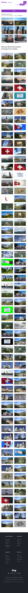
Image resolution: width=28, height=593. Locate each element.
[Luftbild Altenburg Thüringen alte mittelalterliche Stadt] (7, 22)
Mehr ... (7, 563)
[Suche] (24, 2)
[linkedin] (19, 573)
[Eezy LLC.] (14, 570)
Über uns (19, 555)
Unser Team (19, 557)
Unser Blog (19, 559)
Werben (19, 541)
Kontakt (18, 561)
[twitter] (10, 573)
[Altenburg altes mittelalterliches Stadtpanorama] (20, 22)
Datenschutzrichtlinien (19, 581)
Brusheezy (8, 539)
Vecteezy (8, 541)
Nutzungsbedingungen (8, 581)
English (7, 555)
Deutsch (7, 561)
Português (8, 559)
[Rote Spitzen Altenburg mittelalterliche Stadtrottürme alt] (7, 30)
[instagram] (15, 573)
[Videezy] (3, 2)
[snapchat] (17, 573)
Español (7, 557)
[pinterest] (12, 573)
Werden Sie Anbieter (8, 546)
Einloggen (17, 4)
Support (19, 543)
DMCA (18, 545)
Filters (14, 10)
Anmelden (22, 4)
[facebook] (8, 573)
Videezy (7, 543)
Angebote (19, 539)
